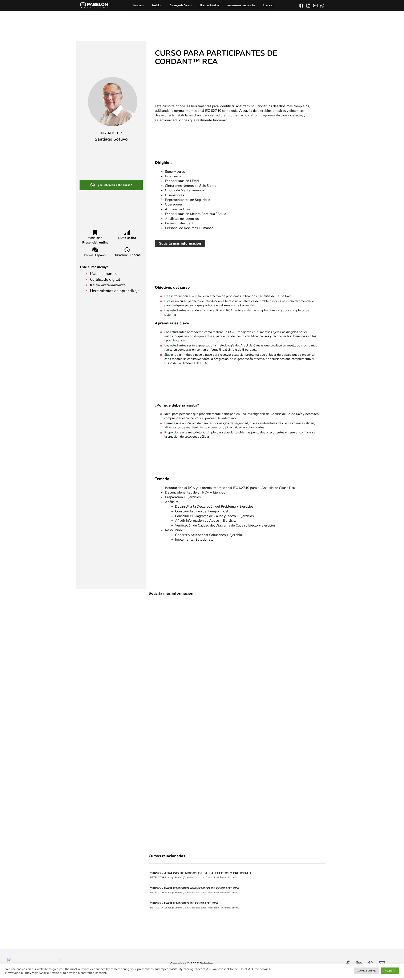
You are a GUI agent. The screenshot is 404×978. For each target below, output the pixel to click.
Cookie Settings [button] (366, 971)
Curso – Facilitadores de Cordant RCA (184, 903)
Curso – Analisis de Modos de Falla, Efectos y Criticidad (200, 873)
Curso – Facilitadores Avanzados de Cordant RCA (194, 888)
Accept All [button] (389, 971)
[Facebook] (301, 5)
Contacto (268, 5)
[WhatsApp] (322, 5)
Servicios (157, 5)
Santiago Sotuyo (111, 139)
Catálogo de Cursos (181, 5)
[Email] (315, 5)
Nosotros (138, 5)
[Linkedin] (308, 5)
